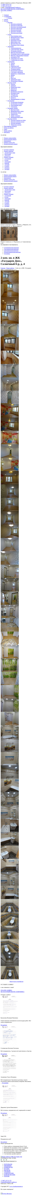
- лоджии (6, 169)
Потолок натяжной (16, 24)
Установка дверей (12, 108)
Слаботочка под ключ (17, 60)
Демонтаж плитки (16, 124)
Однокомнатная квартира (11, 247)
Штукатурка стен (16, 43)
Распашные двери (16, 112)
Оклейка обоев (15, 39)
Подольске (8, 1164)
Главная (6, 15)
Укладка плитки (12, 118)
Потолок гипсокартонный (18, 27)
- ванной (6, 163)
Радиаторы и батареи (17, 81)
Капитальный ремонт (10, 139)
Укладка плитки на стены (18, 120)
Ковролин (14, 90)
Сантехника (10, 61)
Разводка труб (15, 66)
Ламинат (13, 85)
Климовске (8, 1167)
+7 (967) (6, 6)
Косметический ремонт (11, 144)
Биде (12, 76)
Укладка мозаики (16, 123)
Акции (6, 19)
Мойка (13, 75)
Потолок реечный (16, 30)
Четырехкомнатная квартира (12, 252)
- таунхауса (7, 155)
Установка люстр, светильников (20, 54)
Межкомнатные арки (17, 117)
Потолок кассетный (16, 33)
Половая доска (15, 93)
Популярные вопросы (10, 126)
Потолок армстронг (16, 28)
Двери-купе (14, 114)
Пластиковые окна (16, 36)
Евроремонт (7, 141)
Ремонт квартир (8, 151)
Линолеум (14, 88)
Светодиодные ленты (17, 49)
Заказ (5, 129)
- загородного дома (9, 152)
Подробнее (4, 1025)
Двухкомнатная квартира (11, 249)
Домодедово (9, 1173)
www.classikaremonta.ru (16, 1186)
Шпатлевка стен (15, 42)
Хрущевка (7, 253)
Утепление (14, 106)
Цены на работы (9, 127)
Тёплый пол (14, 94)
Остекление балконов (17, 102)
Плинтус (13, 97)
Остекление (10, 100)
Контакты (7, 132)
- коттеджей (7, 154)
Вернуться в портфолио (16, 981)
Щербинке (8, 1165)
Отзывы (9, 18)
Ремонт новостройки (10, 138)
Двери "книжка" (15, 115)
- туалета (6, 166)
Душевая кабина (15, 69)
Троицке (7, 1171)
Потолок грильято (16, 31)
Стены (9, 34)
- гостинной (7, 158)
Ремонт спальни (8, 157)
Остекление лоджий (17, 103)
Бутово (6, 1168)
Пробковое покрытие (17, 91)
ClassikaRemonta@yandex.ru (13, 7)
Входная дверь (15, 109)
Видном (7, 1170)
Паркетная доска (15, 87)
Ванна (12, 64)
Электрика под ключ (17, 58)
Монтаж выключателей (17, 52)
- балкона (6, 167)
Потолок (9, 22)
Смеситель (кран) (16, 67)
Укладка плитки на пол (17, 121)
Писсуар (13, 78)
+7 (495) (6, 4)
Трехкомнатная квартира (11, 250)
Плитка (13, 84)
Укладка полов (11, 82)
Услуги (6, 21)
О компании (7, 16)
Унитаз (13, 63)
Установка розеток (16, 51)
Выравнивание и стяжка (18, 99)
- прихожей (7, 161)
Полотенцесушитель (17, 70)
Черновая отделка (16, 40)
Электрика (10, 46)
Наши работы (8, 131)
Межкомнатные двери (17, 37)
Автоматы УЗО (15, 57)
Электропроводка (16, 48)
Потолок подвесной (16, 25)
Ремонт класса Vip (9, 142)
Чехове (6, 1176)
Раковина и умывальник (18, 73)
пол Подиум (14, 96)
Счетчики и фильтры (17, 72)
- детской (6, 164)
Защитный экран (16, 79)
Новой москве (9, 1174)
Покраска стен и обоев (17, 45)
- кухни (6, 160)
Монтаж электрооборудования (19, 55)
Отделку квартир (9, 149)
